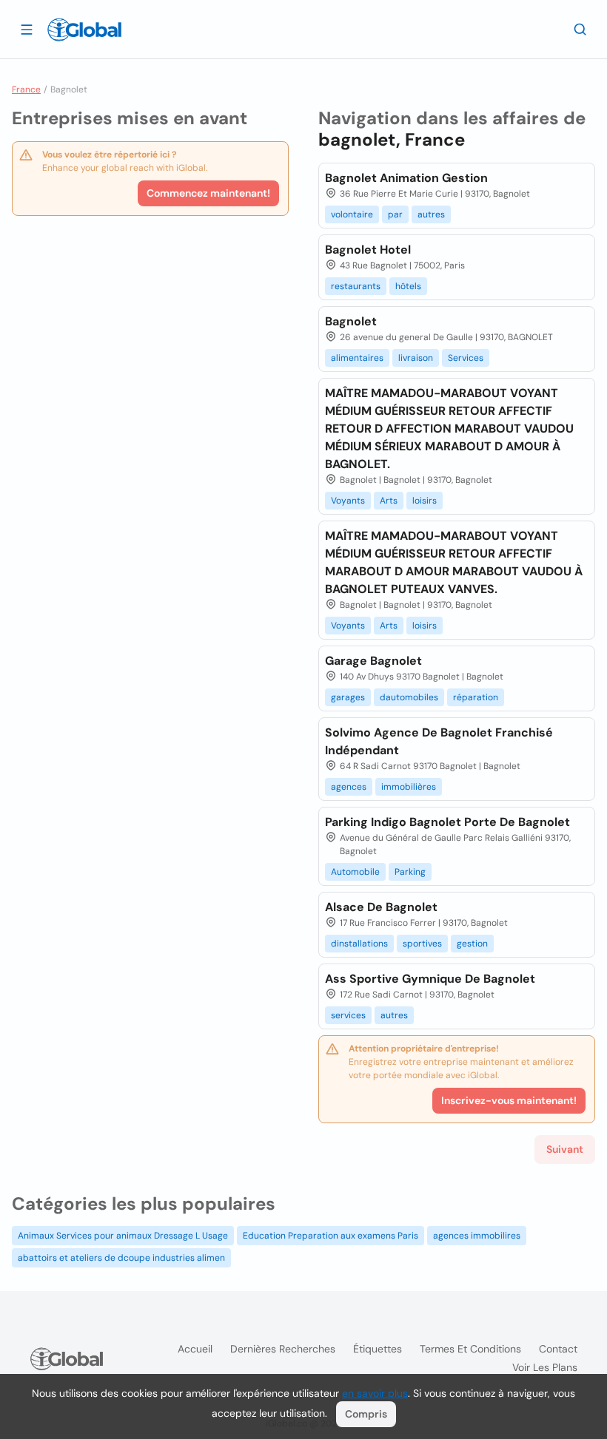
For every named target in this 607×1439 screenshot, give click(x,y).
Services (465, 358)
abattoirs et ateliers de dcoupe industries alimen (121, 1258)
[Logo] (84, 29)
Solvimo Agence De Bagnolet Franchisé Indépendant (439, 741)
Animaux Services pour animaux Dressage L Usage (123, 1236)
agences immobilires (476, 1236)
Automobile (355, 872)
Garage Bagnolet (373, 660)
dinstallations (359, 943)
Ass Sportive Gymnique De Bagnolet (430, 978)
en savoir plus (375, 1393)
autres (431, 214)
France (26, 89)
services (348, 1015)
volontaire (352, 214)
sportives (422, 943)
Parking (410, 872)
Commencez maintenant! (208, 193)
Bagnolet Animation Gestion (406, 178)
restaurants (355, 286)
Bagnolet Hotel (368, 249)
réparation (475, 697)
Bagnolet (351, 321)
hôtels (408, 286)
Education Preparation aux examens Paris (330, 1236)
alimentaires (357, 358)
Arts (389, 501)
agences (348, 787)
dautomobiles (409, 697)
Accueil (195, 1348)
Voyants (348, 501)
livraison (415, 358)
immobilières (408, 787)
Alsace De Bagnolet (381, 907)
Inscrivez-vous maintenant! (509, 1100)
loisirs (424, 501)
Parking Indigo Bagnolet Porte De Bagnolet (447, 822)
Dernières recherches (282, 1348)
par (395, 214)
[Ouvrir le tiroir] (26, 29)
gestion (472, 943)
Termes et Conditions (470, 1348)
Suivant (564, 1149)
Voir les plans (544, 1367)
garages (348, 697)
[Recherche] (580, 29)
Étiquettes (377, 1348)
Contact (558, 1348)
